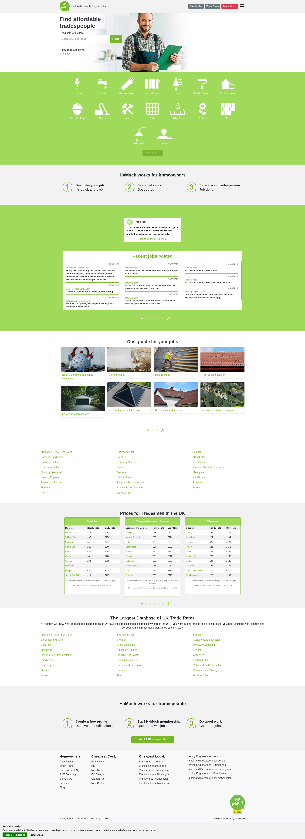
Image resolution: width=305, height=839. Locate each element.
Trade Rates (212, 6)
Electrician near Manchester (154, 783)
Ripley (189, 547)
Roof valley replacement (169, 410)
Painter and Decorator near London (206, 760)
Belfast (129, 570)
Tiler (228, 118)
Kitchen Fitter (177, 118)
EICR (94, 766)
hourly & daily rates (88, 585)
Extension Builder (51, 467)
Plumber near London (151, 761)
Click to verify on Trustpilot (152, 239)
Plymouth (69, 566)
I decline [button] (20, 834)
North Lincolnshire (194, 570)
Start (115, 39)
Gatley (189, 532)
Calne (68, 551)
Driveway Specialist (128, 462)
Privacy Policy (66, 818)
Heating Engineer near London (204, 756)
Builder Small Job (77, 118)
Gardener (203, 118)
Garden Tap (98, 778)
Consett (129, 575)
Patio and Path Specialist (131, 482)
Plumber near (131, 268)
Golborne (69, 561)
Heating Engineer (152, 93)
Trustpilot (65, 53)
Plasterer (178, 93)
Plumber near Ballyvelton (77, 268)
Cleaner (102, 118)
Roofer (153, 118)
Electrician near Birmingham (155, 774)
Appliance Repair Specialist (56, 452)
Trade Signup (229, 6)
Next (169, 318)
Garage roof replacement (76, 414)
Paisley (189, 542)
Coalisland (70, 547)
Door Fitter (199, 457)
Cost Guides (196, 6)
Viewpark (190, 566)
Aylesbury (190, 537)
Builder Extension (227, 93)
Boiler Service (99, 761)
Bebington (130, 561)
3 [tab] (150, 318)
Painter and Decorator (53, 482)
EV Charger (98, 774)
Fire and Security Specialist (208, 467)
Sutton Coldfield (72, 575)
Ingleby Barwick (133, 537)
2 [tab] (146, 318)
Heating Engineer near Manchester (206, 773)
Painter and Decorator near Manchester (209, 778)
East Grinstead (72, 532)
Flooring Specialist (51, 472)
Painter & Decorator (202, 93)
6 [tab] (162, 318)
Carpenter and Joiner (52, 457)
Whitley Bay (70, 537)
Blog (62, 787)
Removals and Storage (130, 487)
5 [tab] (158, 318)
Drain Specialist (49, 462)
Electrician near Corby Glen (78, 301)
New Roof (97, 770)
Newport (69, 570)
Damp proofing (117, 374)
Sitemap (64, 783)
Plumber (102, 93)
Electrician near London (152, 766)
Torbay (129, 556)
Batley (129, 542)
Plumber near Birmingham (154, 770)
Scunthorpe (131, 547)
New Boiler (97, 783)
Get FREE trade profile (152, 739)
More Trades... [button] (153, 152)
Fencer (121, 467)
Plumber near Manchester (153, 778)
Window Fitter (124, 492)
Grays (68, 556)
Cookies (105, 818)
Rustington (191, 556)
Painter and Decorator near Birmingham (209, 769)
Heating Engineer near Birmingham (207, 765)
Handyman (127, 118)
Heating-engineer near (195, 292)
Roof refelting (162, 374)
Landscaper (165, 143)
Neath (188, 551)
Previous (136, 318)
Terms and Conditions (87, 818)
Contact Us (66, 778)
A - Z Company (68, 774)
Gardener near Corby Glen (78, 289)
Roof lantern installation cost (125, 410)
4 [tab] (154, 318)
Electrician (77, 93)
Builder (197, 452)
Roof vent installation (213, 374)
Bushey (129, 551)
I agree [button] (8, 834)
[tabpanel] (152, 230)
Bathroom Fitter (140, 143)
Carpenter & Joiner (127, 93)
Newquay (130, 532)
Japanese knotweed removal (218, 410)
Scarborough (192, 575)
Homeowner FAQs (70, 770)
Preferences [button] (36, 834)
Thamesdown (132, 566)
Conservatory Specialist (206, 639)
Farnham (69, 542)
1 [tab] (142, 318)
